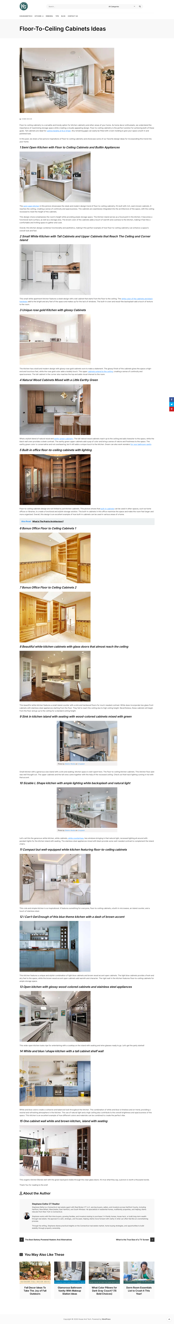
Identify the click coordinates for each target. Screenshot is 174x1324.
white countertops (76, 838)
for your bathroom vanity (141, 444)
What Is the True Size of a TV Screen (132, 1239)
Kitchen (38, 16)
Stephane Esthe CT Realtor (46, 1204)
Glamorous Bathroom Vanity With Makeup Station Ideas (70, 1290)
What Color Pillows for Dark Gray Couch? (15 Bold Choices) (104, 1290)
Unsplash (81, 764)
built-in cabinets (107, 509)
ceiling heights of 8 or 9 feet (59, 131)
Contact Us (73, 16)
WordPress (106, 1319)
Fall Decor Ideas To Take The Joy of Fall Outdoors (35, 1290)
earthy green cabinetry (63, 439)
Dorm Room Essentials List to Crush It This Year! (139, 1290)
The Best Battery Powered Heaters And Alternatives (48, 1239)
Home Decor (27, 119)
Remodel (49, 16)
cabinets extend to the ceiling (100, 371)
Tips (57, 16)
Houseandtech (26, 16)
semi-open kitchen (31, 206)
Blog (63, 16)
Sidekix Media (69, 764)
